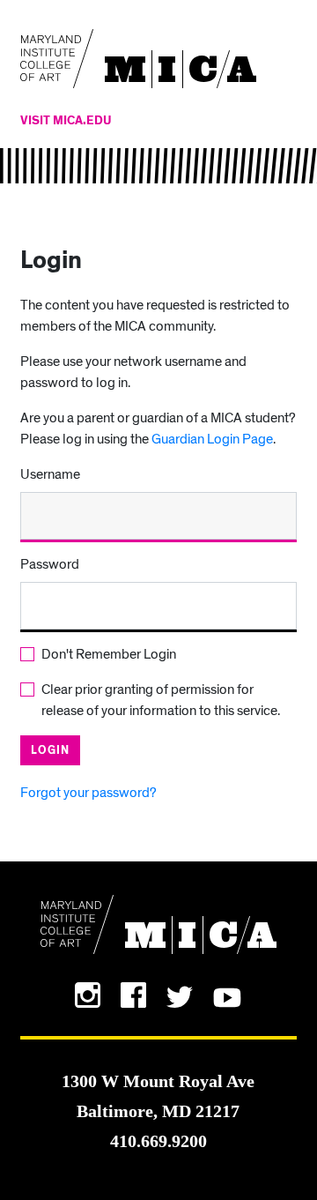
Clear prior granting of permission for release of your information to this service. (160, 700)
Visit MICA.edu (66, 121)
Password (49, 564)
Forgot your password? (88, 792)
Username (50, 474)
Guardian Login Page (212, 439)
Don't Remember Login (108, 654)
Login (50, 750)
